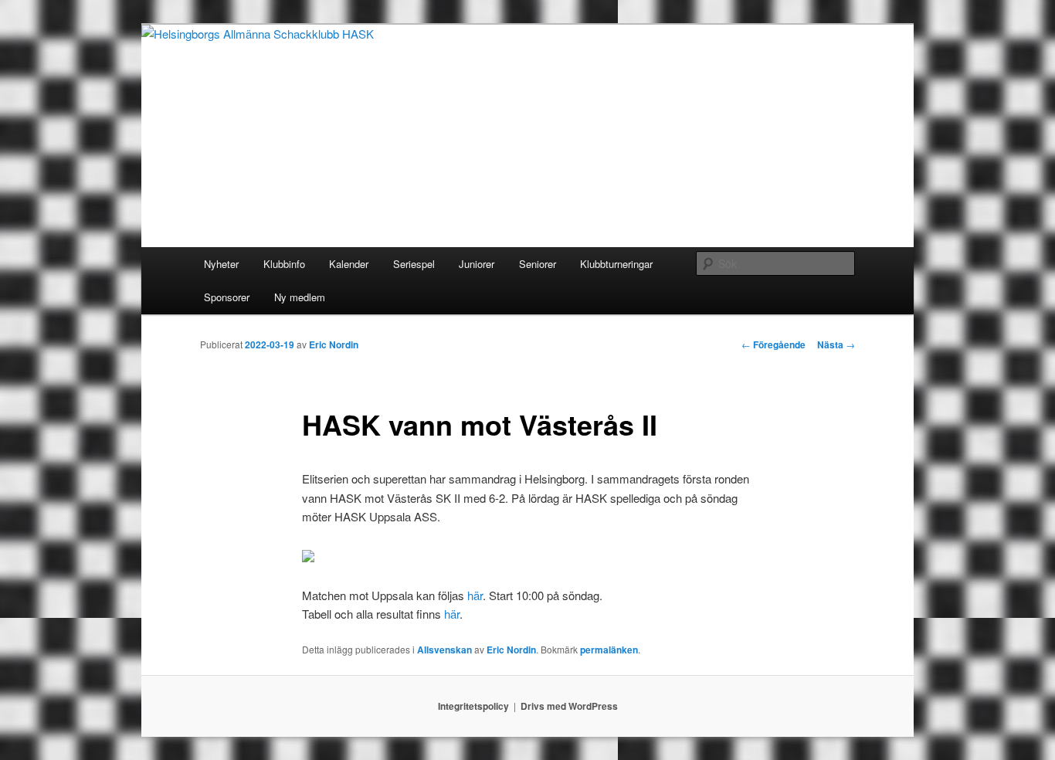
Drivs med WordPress (569, 706)
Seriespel (414, 263)
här (475, 595)
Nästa (836, 344)
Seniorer (537, 263)
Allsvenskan (444, 650)
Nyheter (221, 263)
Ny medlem (299, 297)
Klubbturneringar (616, 263)
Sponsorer (226, 297)
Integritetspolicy (473, 706)
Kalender (348, 263)
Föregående (773, 344)
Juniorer (476, 263)
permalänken (609, 650)
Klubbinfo (284, 263)
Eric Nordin (333, 344)
